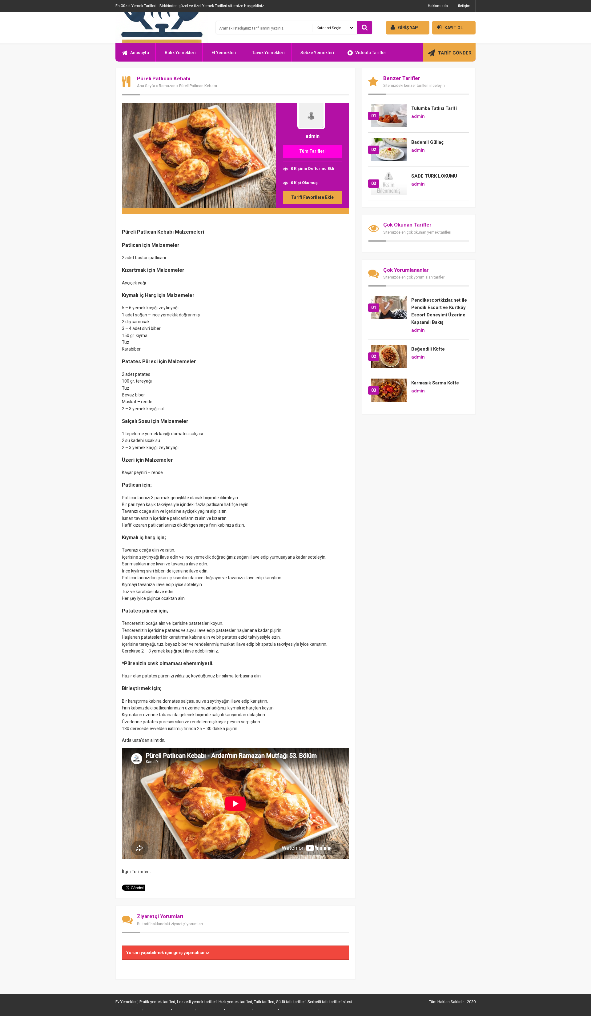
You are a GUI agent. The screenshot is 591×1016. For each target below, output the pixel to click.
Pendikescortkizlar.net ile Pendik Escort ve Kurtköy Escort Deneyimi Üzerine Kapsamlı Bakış (439, 311)
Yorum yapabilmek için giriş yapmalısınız (167, 952)
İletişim (464, 6)
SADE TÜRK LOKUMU (434, 176)
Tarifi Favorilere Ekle (312, 197)
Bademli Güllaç (427, 142)
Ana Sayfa (146, 85)
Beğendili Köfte (428, 349)
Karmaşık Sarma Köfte (435, 383)
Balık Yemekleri (180, 52)
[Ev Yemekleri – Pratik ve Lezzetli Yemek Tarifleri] (161, 27)
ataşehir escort (157, 1008)
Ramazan (167, 85)
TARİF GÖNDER (455, 53)
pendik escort (265, 1008)
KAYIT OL (453, 27)
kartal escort (184, 1008)
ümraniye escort (334, 1008)
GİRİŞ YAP (408, 27)
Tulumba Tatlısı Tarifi (434, 108)
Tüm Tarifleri (312, 151)
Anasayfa (139, 52)
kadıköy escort (238, 1008)
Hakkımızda (438, 6)
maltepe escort (128, 1008)
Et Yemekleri (223, 52)
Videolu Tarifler (370, 52)
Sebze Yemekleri (317, 52)
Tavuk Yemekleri (268, 52)
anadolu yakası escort (299, 1008)
